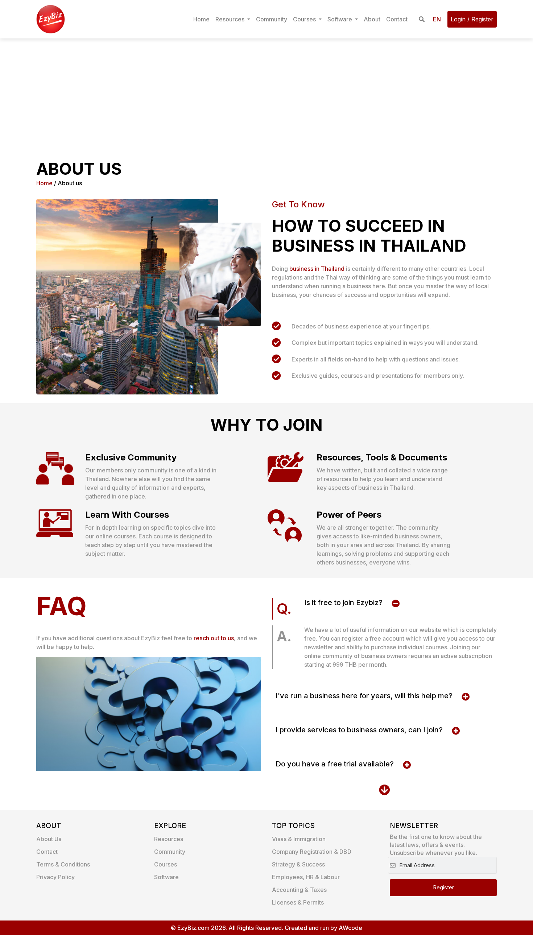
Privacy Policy (55, 877)
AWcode (350, 927)
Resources (230, 19)
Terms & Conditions (63, 864)
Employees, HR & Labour (306, 877)
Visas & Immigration (299, 839)
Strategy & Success (298, 864)
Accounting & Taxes (299, 889)
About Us (48, 839)
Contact (397, 19)
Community (271, 19)
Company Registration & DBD (311, 851)
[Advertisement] (266, 93)
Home (201, 19)
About (372, 19)
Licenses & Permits (298, 902)
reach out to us (214, 638)
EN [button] (437, 19)
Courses (305, 19)
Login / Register (472, 19)
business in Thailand (316, 268)
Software (340, 19)
